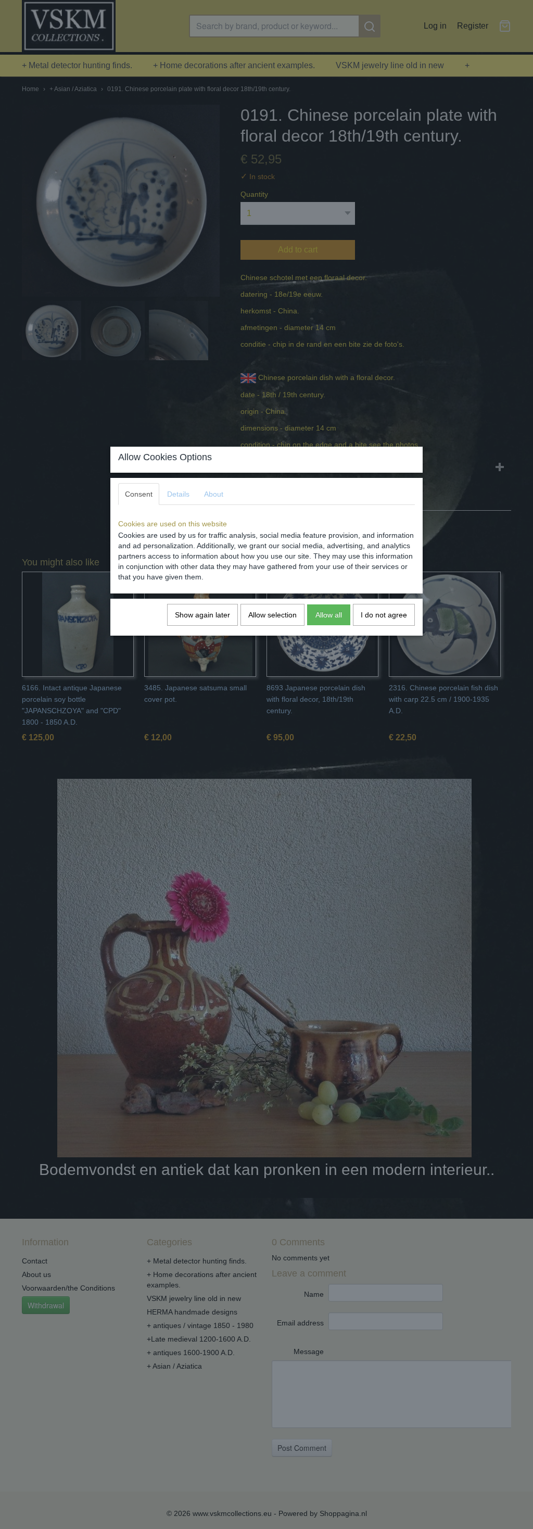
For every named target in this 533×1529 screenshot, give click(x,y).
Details (178, 494)
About (213, 494)
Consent (139, 494)
